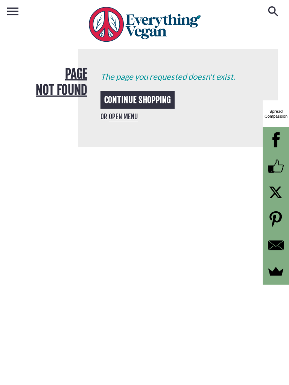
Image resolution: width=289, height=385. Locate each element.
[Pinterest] (276, 219)
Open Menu (123, 116)
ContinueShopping (137, 100)
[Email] (276, 245)
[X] (276, 192)
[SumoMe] (276, 271)
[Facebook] (276, 140)
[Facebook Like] (276, 166)
